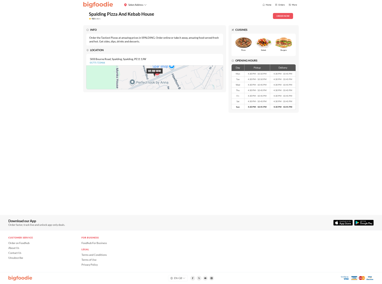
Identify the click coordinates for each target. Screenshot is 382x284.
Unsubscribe (15, 257)
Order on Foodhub (19, 243)
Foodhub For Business (94, 243)
